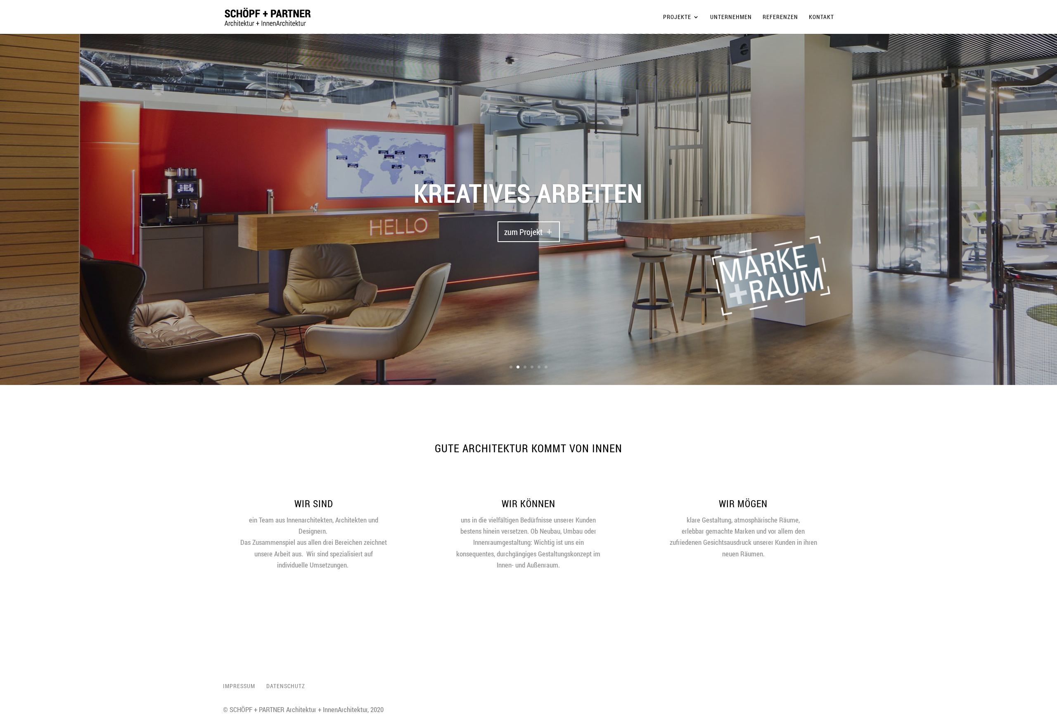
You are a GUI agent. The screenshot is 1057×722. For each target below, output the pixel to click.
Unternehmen (731, 17)
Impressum (239, 686)
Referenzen (780, 17)
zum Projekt (523, 257)
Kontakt (821, 17)
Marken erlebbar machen (528, 218)
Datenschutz (285, 686)
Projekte (677, 17)
